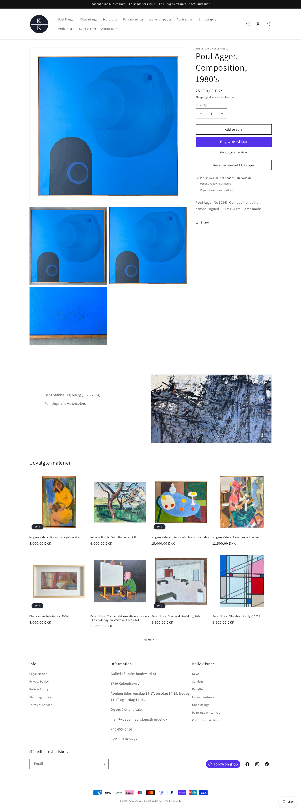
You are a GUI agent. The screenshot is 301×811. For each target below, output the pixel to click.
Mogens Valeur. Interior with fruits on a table (180, 537)
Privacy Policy (38, 681)
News (196, 674)
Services (198, 681)
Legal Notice (38, 674)
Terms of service (40, 705)
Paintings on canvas (206, 712)
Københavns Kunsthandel (143, 800)
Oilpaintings (200, 705)
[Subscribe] (103, 764)
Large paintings (203, 697)
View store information (216, 190)
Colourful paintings (206, 720)
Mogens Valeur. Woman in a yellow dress (55, 537)
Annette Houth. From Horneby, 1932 (113, 537)
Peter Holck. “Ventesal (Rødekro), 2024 (176, 616)
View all (150, 640)
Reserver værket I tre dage (233, 165)
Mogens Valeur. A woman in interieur (236, 537)
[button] (109, 28)
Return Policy (38, 689)
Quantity (201, 105)
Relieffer (198, 689)
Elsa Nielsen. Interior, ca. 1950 (48, 616)
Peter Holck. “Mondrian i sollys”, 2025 (236, 616)
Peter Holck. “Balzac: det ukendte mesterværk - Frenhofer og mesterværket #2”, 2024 (119, 618)
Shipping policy (40, 697)
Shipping (201, 97)
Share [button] (205, 222)
